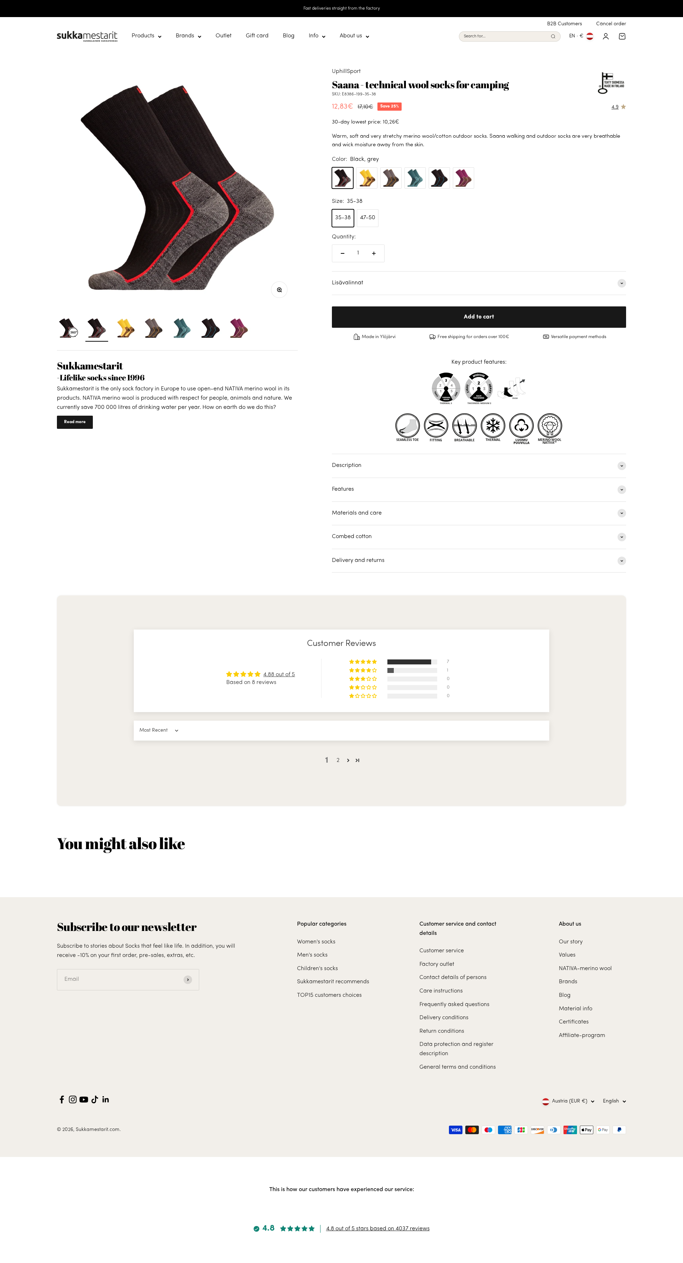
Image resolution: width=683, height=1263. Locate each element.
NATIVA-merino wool (585, 969)
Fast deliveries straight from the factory (341, 8)
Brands (185, 36)
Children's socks (317, 969)
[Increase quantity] (374, 253)
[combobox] (505, 36)
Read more (75, 422)
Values (567, 955)
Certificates (574, 1022)
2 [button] (338, 760)
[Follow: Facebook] (62, 1099)
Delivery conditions (443, 1018)
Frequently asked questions (454, 1004)
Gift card (257, 36)
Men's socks (312, 955)
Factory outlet (436, 964)
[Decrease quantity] (342, 253)
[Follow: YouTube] (84, 1099)
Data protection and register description (456, 1049)
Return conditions (441, 1031)
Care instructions (441, 991)
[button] (363, 662)
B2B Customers (564, 24)
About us (351, 36)
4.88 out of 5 (279, 675)
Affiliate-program (582, 1035)
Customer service (441, 951)
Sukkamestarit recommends (333, 982)
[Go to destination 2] (125, 329)
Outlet (224, 36)
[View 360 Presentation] (68, 329)
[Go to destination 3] (153, 329)
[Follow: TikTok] (95, 1099)
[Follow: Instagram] (73, 1099)
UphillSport (346, 71)
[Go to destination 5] (182, 329)
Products (143, 36)
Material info (575, 1009)
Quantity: (344, 237)
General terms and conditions (457, 1067)
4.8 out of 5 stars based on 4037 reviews (378, 1229)
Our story (571, 942)
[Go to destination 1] (96, 329)
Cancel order (611, 24)
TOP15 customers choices (329, 995)
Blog (289, 36)
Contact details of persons (453, 977)
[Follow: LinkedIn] (106, 1099)
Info (313, 36)
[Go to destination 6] (210, 329)
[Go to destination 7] (239, 329)
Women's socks (316, 942)
